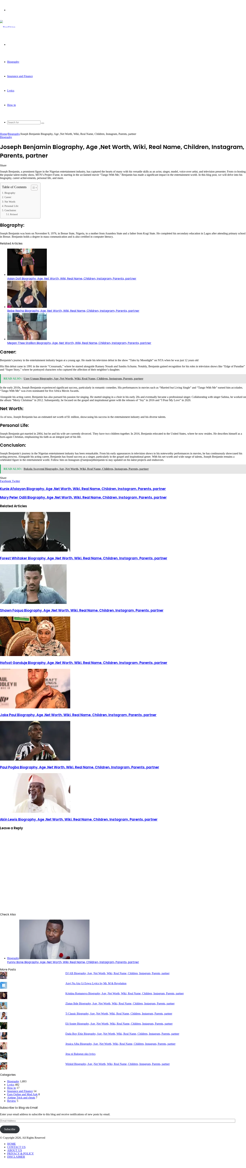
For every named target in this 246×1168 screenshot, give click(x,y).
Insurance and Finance (20, 76)
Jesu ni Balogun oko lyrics (80, 1053)
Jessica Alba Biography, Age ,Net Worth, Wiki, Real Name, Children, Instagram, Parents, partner (120, 1043)
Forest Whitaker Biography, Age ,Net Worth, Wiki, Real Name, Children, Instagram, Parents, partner (83, 558)
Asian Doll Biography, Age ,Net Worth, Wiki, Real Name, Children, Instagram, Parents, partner (71, 278)
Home (3, 133)
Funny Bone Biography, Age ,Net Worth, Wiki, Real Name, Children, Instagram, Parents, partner (73, 962)
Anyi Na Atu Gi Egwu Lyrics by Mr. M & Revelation (95, 983)
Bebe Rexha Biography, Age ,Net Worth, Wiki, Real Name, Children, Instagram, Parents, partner (73, 311)
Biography (13, 61)
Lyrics (10, 90)
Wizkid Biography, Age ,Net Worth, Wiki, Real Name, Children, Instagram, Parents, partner (117, 1063)
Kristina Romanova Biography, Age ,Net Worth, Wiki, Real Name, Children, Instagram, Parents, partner (124, 993)
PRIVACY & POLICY (20, 1153)
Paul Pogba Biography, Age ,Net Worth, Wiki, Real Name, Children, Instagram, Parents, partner (79, 767)
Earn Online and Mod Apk (22, 1094)
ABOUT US (14, 1150)
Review (11, 1100)
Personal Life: (12, 206)
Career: (8, 197)
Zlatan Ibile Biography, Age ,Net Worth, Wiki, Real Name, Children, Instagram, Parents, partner (120, 1003)
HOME (11, 1143)
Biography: (10, 192)
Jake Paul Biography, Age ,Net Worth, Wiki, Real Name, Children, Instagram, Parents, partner (78, 715)
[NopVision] (7, 27)
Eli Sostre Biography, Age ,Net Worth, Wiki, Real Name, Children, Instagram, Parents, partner (119, 1023)
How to (11, 104)
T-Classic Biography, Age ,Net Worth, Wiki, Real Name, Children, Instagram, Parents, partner (118, 1013)
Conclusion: (11, 210)
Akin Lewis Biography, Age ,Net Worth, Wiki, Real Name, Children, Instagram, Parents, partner (79, 819)
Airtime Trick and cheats (21, 1097)
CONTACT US (16, 1147)
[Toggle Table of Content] (32, 188)
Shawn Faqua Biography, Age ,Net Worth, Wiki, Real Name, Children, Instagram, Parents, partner (82, 610)
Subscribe (9, 1129)
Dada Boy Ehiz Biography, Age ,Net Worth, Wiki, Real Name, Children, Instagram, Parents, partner (122, 1033)
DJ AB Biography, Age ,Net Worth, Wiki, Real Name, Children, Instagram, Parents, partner (117, 973)
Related (14, 214)
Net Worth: (10, 201)
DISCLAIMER (16, 1156)
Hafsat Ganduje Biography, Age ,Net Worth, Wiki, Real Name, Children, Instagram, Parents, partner (83, 662)
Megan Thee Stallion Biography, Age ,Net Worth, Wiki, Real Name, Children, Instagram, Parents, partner (79, 343)
